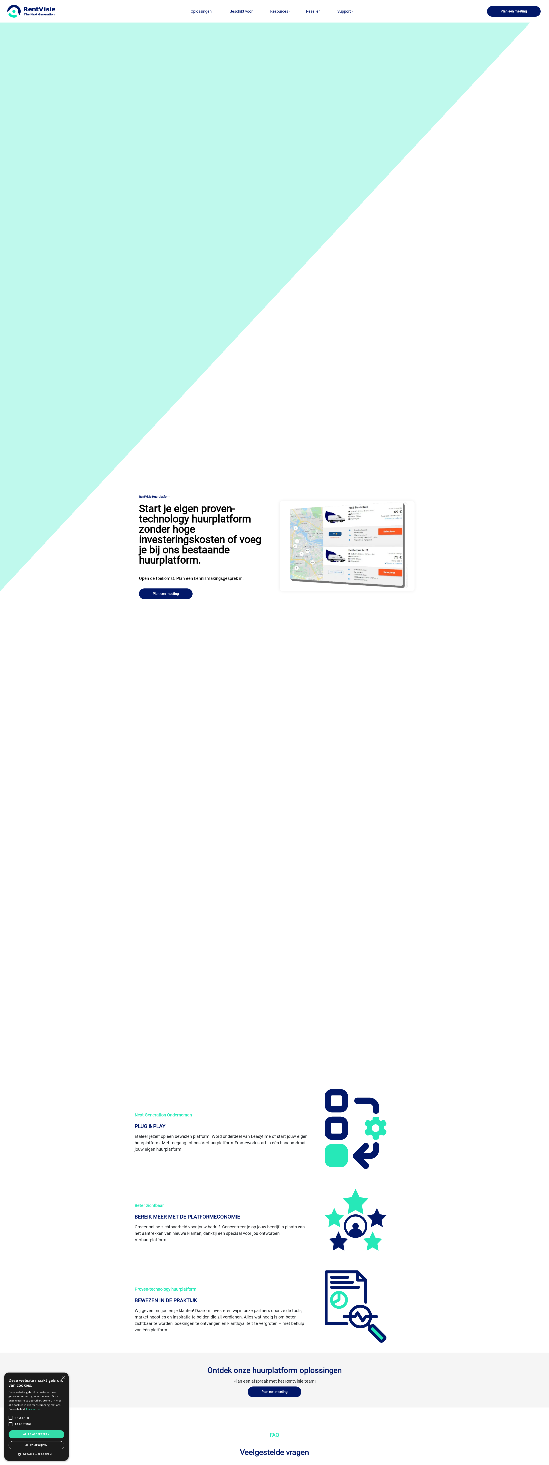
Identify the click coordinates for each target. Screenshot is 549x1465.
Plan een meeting (514, 11)
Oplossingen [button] (201, 11)
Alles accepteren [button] (36, 1434)
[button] (514, 11)
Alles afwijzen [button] (36, 1445)
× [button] (63, 1378)
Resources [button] (279, 11)
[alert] (36, 1417)
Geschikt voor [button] (241, 11)
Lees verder (33, 1409)
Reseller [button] (313, 11)
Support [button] (344, 11)
